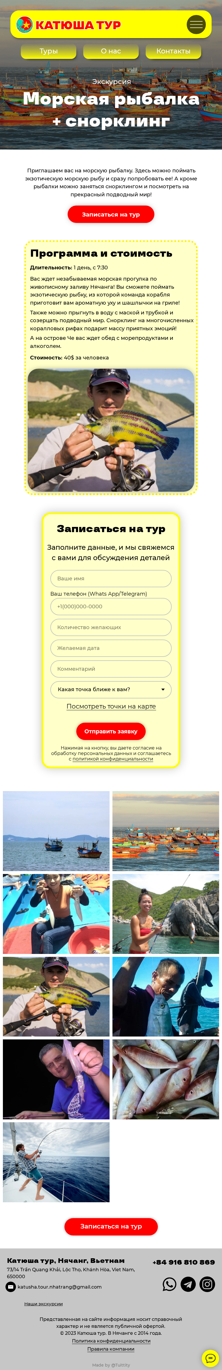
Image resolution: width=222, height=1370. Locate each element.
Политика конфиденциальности (111, 1341)
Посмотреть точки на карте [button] (111, 706)
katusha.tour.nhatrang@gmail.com (60, 1287)
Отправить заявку (111, 731)
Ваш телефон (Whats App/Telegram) (98, 594)
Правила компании (110, 1349)
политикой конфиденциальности (113, 759)
